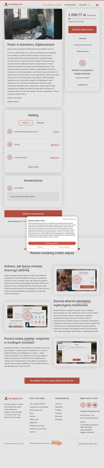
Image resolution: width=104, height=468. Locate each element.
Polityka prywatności (69, 219)
